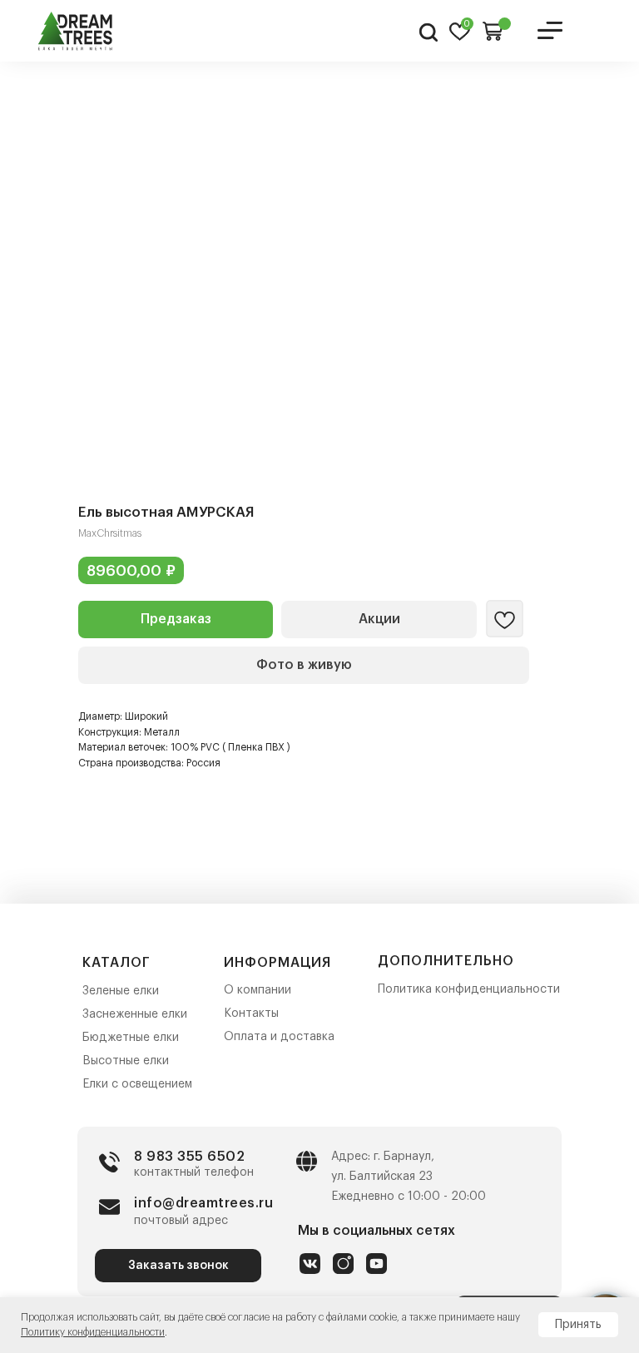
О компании (257, 990)
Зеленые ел (114, 991)
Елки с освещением (137, 1084)
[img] (76, 31)
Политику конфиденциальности (93, 1332)
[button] (175, 619)
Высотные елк (122, 1061)
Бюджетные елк (127, 1037)
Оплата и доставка (279, 1037)
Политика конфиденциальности (469, 989)
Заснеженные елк (131, 1014)
